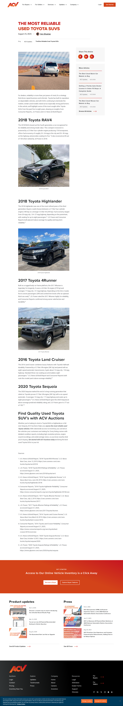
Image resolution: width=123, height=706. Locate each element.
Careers (54, 686)
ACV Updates (28, 41)
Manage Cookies (87, 701)
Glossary (75, 692)
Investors (54, 689)
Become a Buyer (50, 582)
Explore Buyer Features (70, 582)
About (53, 683)
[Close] (120, 701)
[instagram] (105, 692)
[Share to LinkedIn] (86, 56)
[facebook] (94, 692)
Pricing (11, 686)
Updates (33, 680)
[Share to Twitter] (92, 56)
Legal (74, 680)
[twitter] (101, 692)
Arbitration (75, 683)
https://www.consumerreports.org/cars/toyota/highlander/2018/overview (46, 492)
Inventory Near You (16, 689)
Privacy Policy (21, 704)
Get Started (109, 4)
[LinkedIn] (97, 692)
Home (53, 680)
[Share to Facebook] (80, 56)
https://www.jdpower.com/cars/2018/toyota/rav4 (37, 473)
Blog (19, 41)
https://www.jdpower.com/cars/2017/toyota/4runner (39, 511)
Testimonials (34, 683)
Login (100, 4)
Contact (12, 683)
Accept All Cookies (100, 701)
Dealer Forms (76, 686)
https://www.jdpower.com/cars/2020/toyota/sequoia (39, 550)
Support (75, 689)
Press (32, 686)
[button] (26, 4)
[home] (14, 4)
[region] (61, 701)
